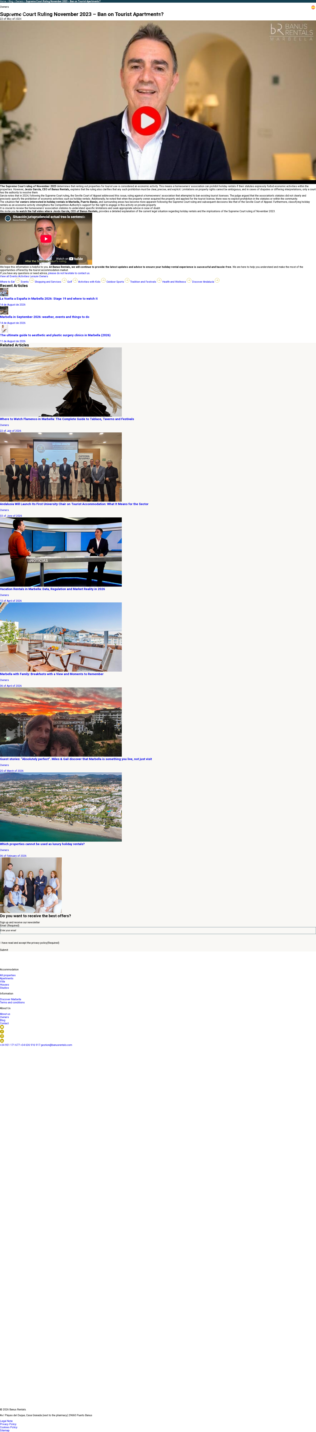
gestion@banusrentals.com (56, 1045)
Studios (4, 987)
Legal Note (6, 1421)
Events (14, 276)
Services (213, 16)
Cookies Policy (8, 1427)
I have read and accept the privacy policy (30, 942)
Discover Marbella (239, 16)
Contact (4, 1023)
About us (282, 16)
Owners (264, 16)
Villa (2, 981)
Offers (195, 16)
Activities (24, 276)
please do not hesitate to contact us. (69, 273)
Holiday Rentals (168, 16)
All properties (8, 975)
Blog (299, 16)
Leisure (34, 276)
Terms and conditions (12, 1002)
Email (9, 925)
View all (5, 276)
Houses (4, 984)
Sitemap (5, 1430)
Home (147, 16)
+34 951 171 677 (10, 1045)
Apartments (6, 978)
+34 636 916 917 (296, 7)
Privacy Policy (8, 1424)
